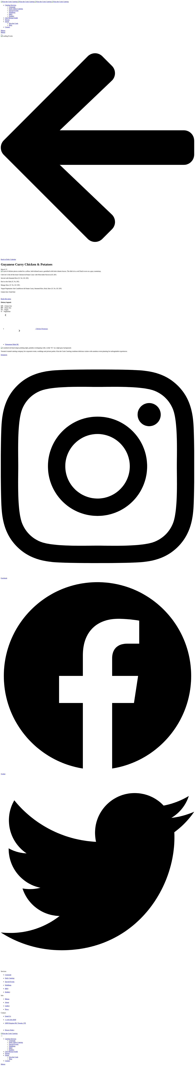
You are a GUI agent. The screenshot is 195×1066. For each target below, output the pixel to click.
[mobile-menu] (1, 34)
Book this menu (6, 299)
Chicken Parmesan (41, 329)
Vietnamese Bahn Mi (12, 344)
